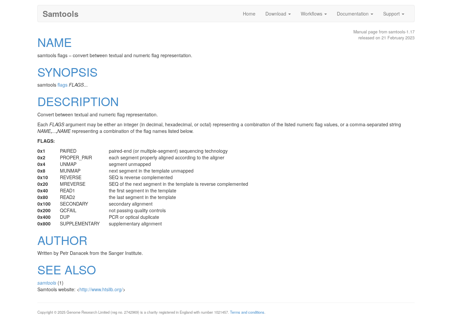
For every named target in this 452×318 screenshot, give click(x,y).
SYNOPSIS (67, 71)
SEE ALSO (66, 269)
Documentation (353, 13)
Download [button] (276, 13)
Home (249, 13)
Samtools (60, 13)
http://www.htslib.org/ (101, 289)
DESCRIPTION (78, 101)
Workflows (312, 13)
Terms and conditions (247, 312)
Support (392, 13)
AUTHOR (62, 239)
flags (63, 84)
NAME (54, 41)
